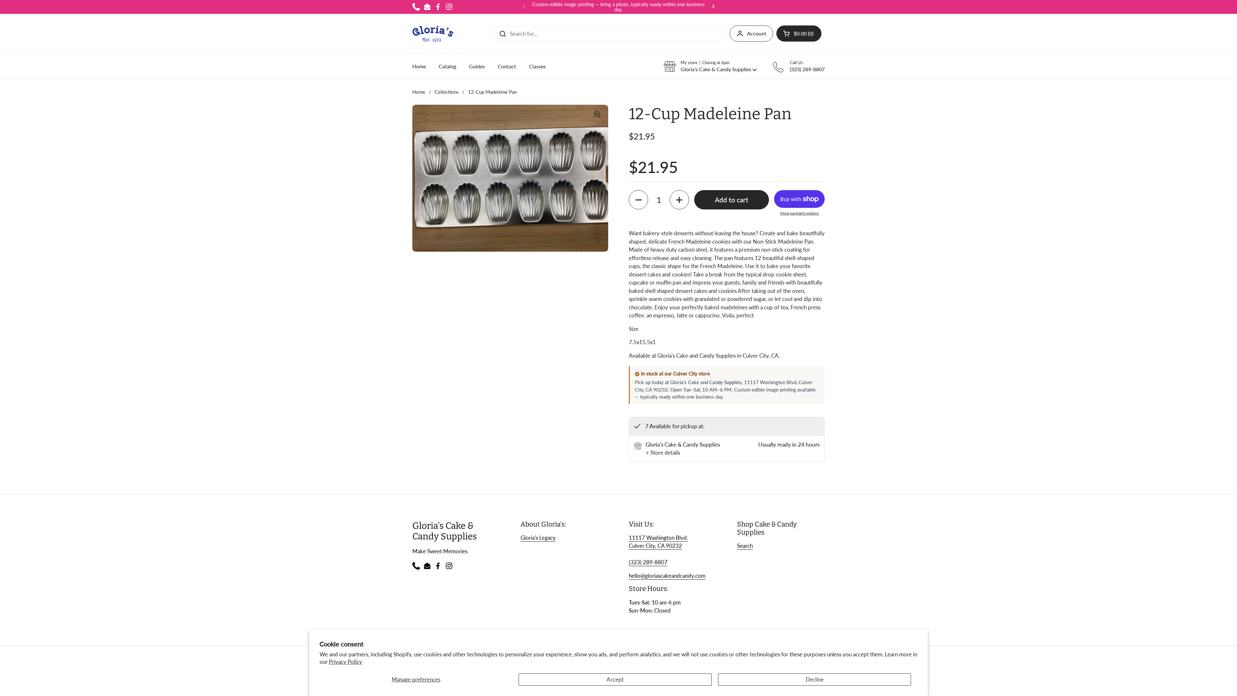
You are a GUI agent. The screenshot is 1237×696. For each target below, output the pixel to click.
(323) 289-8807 (648, 562)
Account (756, 33)
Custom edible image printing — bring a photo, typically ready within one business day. (618, 7)
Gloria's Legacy (538, 537)
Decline (815, 679)
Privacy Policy (345, 661)
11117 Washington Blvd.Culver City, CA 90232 (658, 541)
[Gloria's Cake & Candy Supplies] (433, 34)
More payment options (799, 213)
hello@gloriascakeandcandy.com (667, 575)
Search (745, 545)
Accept (615, 679)
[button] (798, 33)
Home (418, 92)
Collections (447, 92)
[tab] (663, 453)
